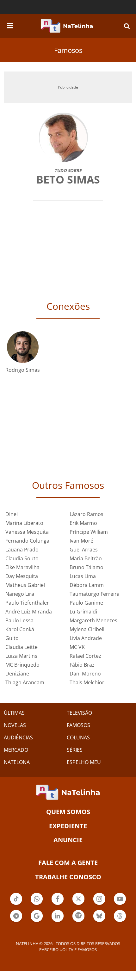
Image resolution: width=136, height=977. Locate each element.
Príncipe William (89, 531)
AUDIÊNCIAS (18, 737)
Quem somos (68, 811)
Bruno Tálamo (86, 567)
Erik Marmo (83, 523)
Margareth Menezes (93, 620)
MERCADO (16, 749)
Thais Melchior (87, 682)
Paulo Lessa (19, 620)
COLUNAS (78, 737)
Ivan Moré (81, 540)
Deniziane (17, 673)
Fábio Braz (82, 664)
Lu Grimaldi (83, 611)
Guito (12, 638)
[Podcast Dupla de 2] (78, 916)
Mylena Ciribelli (88, 629)
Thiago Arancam (24, 682)
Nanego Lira (19, 593)
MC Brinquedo (22, 664)
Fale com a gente (68, 862)
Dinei (11, 514)
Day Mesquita (21, 576)
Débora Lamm (87, 585)
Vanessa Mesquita (27, 531)
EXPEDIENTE (68, 826)
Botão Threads (120, 921)
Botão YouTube (120, 904)
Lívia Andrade (86, 638)
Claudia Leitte (21, 647)
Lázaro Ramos (86, 514)
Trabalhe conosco (68, 877)
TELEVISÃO (79, 712)
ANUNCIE (68, 840)
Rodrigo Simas (22, 369)
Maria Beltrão (86, 558)
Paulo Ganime (86, 602)
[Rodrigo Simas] (23, 347)
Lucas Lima (83, 576)
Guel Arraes (84, 549)
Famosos (68, 50)
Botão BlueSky (99, 921)
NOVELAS (15, 725)
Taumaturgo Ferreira (95, 593)
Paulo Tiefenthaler (27, 602)
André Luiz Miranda (28, 611)
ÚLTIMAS (14, 712)
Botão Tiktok (16, 904)
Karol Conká (19, 629)
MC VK (77, 647)
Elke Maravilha (22, 567)
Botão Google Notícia (37, 921)
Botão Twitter (78, 904)
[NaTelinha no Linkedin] (58, 916)
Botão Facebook (58, 904)
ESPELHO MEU (84, 762)
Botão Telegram (16, 921)
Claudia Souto (22, 558)
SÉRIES (75, 749)
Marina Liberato (24, 523)
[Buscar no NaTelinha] (127, 25)
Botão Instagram (99, 904)
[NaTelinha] (66, 25)
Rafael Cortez (85, 655)
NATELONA (17, 762)
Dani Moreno (85, 673)
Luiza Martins (21, 655)
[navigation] (10, 24)
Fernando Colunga (27, 540)
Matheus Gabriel (25, 585)
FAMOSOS (78, 725)
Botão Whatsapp (37, 904)
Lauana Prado (22, 549)
